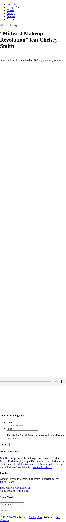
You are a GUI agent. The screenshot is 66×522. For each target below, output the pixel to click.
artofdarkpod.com (42, 467)
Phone (10, 428)
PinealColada (7, 481)
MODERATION (9, 461)
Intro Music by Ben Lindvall (15, 487)
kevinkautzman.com (26, 464)
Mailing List (35, 517)
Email (10, 422)
